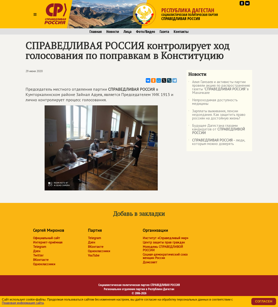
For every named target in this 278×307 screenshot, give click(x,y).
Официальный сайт (46, 238)
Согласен (263, 301)
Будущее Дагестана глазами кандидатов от (216, 129)
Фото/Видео (145, 32)
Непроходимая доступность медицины (213, 102)
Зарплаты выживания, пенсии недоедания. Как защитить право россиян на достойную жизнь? (216, 114)
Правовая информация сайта (23, 303)
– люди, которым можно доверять (216, 142)
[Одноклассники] (153, 80)
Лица (127, 32)
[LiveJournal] (169, 80)
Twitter (38, 255)
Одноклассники (44, 264)
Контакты (181, 32)
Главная (95, 32)
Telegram (39, 246)
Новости (112, 32)
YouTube (93, 255)
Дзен (36, 251)
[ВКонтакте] (148, 80)
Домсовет (150, 262)
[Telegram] (174, 80)
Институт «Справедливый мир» (165, 238)
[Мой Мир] (158, 80)
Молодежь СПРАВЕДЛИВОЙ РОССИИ (163, 248)
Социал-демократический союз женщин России (165, 256)
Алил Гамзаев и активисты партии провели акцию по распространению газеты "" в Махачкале (219, 87)
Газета (164, 32)
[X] (164, 80)
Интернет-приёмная (47, 242)
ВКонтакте (41, 259)
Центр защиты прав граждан (164, 242)
